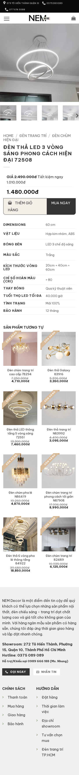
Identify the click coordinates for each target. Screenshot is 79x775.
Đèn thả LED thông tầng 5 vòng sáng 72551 (20, 433)
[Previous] (7, 63)
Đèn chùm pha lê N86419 (20, 494)
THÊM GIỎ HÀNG (20, 206)
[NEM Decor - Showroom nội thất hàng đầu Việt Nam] (39, 18)
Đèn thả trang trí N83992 (59, 431)
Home (8, 135)
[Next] (72, 63)
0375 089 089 (30, 655)
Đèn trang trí (33, 135)
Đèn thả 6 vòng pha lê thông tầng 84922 (20, 559)
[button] (6, 19)
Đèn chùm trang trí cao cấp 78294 (20, 372)
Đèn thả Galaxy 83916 (58, 372)
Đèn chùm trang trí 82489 (59, 558)
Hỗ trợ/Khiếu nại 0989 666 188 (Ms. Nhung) (35, 661)
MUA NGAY (60, 203)
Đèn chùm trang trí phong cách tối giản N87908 (58, 496)
